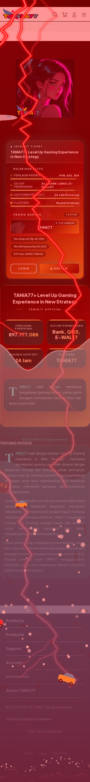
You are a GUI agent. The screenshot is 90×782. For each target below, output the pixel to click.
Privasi (28, 753)
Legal (42, 753)
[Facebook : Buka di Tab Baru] (30, 742)
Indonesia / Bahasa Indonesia (29, 719)
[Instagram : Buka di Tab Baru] (50, 742)
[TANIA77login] (13, 14)
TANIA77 (25, 387)
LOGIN (23, 268)
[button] (64, 14)
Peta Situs (59, 753)
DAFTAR (61, 268)
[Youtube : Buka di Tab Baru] (60, 742)
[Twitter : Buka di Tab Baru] (40, 742)
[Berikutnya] (85, 88)
